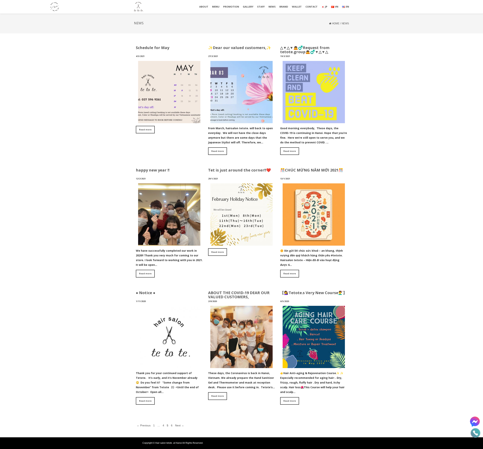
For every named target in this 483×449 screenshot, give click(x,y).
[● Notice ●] (169, 365)
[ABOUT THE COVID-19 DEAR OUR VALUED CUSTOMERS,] (241, 365)
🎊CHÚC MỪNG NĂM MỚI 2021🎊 (311, 170)
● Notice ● (145, 292)
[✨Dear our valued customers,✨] (241, 120)
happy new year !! (152, 170)
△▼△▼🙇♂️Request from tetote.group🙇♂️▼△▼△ (304, 49)
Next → (179, 425)
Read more (145, 129)
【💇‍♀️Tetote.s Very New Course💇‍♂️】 (313, 292)
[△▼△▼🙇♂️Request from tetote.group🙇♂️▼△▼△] (314, 120)
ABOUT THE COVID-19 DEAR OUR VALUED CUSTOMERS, (239, 294)
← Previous (144, 425)
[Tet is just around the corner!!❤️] (241, 243)
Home (335, 23)
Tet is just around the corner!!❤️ (239, 170)
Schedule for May (152, 47)
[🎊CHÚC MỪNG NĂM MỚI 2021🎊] (314, 243)
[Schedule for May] (169, 120)
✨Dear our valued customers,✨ (239, 47)
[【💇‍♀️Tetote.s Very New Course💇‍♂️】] (314, 365)
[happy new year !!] (169, 243)
